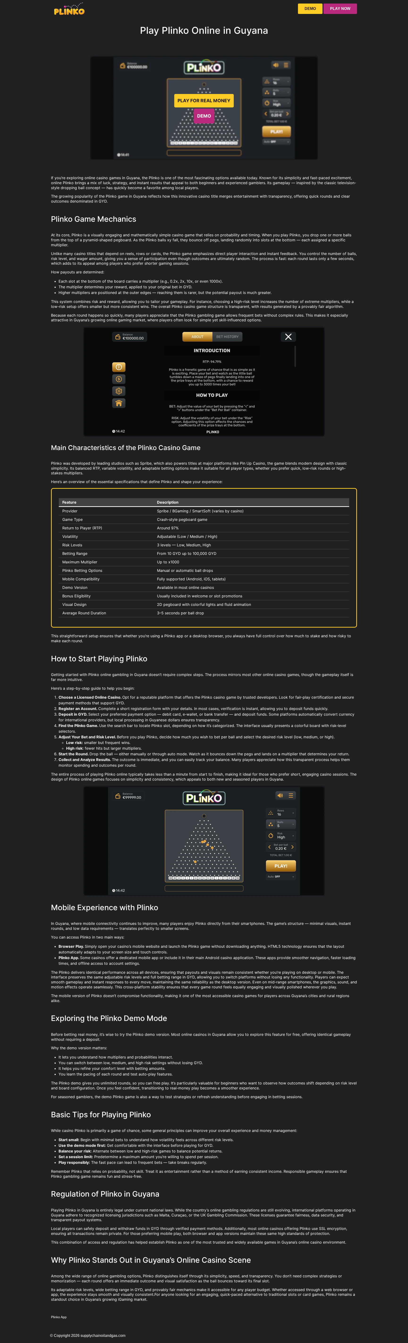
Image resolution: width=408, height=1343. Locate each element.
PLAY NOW (340, 9)
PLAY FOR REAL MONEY (204, 100)
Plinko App (59, 1317)
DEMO (310, 9)
